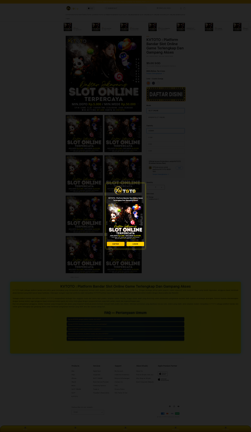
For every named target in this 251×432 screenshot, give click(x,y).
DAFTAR (115, 244)
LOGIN (135, 244)
